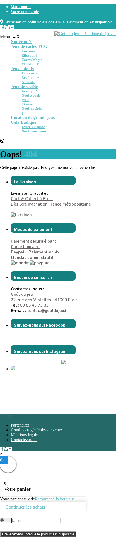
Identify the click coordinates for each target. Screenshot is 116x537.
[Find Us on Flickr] (12, 26)
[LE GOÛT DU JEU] (24, 369)
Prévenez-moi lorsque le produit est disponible (38, 534)
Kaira (37, 416)
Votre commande (25, 12)
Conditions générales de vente (36, 430)
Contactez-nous (24, 439)
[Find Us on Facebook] (2, 26)
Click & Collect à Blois (32, 198)
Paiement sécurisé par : (33, 244)
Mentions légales (25, 434)
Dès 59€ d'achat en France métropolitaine (51, 204)
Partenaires (20, 425)
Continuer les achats (25, 507)
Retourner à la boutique (55, 499)
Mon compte (21, 7)
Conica (20, 416)
